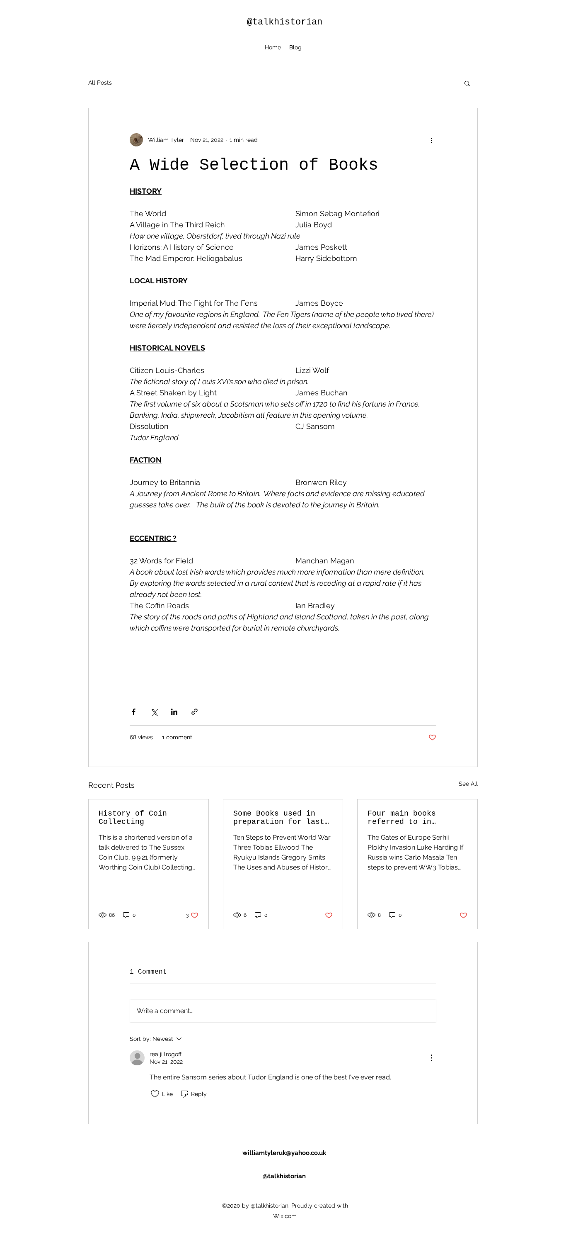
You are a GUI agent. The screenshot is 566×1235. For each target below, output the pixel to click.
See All (468, 783)
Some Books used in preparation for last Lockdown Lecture (278, 817)
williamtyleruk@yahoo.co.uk (284, 1153)
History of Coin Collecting (133, 817)
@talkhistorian (284, 22)
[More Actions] (431, 1058)
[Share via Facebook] (134, 712)
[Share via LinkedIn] (174, 712)
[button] (467, 83)
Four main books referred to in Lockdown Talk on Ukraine (404, 817)
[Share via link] (194, 712)
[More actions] (431, 140)
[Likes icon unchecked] (155, 1094)
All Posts (100, 82)
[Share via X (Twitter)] (154, 712)
